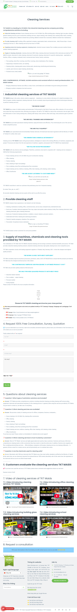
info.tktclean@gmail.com (60, 572)
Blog (47, 6)
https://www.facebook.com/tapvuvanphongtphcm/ (26, 312)
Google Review (43, 593)
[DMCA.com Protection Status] (31, 589)
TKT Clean (39, 584)
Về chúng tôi (30, 6)
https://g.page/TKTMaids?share (22, 315)
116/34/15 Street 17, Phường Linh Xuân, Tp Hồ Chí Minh (16, 1)
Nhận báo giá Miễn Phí (60, 580)
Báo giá (70, 1)
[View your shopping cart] (72, 6)
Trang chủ (22, 6)
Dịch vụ (37, 6)
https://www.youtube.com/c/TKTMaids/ (23, 317)
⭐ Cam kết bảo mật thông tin (35, 600)
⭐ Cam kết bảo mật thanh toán (35, 604)
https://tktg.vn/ (44, 580)
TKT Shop (52, 6)
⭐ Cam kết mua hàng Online (34, 602)
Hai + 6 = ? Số (8, 376)
